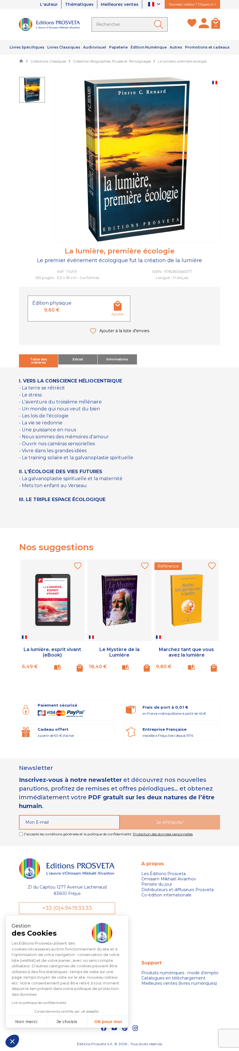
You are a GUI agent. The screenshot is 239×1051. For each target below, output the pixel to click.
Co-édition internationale (166, 895)
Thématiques (79, 4)
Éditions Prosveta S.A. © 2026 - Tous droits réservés (119, 1044)
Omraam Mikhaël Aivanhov (168, 879)
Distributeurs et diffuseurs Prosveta (177, 889)
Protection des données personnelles (163, 834)
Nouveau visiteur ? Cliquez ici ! (192, 4)
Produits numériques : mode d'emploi (179, 972)
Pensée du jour (156, 884)
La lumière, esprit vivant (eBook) (52, 652)
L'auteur (49, 4)
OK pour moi (108, 1021)
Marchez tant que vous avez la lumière (186, 652)
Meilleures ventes (119, 4)
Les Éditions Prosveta (163, 873)
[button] (12, 1041)
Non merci (26, 1021)
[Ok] (159, 24)
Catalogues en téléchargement (173, 978)
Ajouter (117, 314)
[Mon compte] (204, 24)
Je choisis (67, 1021)
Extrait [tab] (78, 359)
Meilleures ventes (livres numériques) (179, 983)
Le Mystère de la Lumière (119, 652)
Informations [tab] (117, 359)
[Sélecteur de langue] (155, 4)
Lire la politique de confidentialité (39, 1002)
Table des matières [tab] (38, 360)
